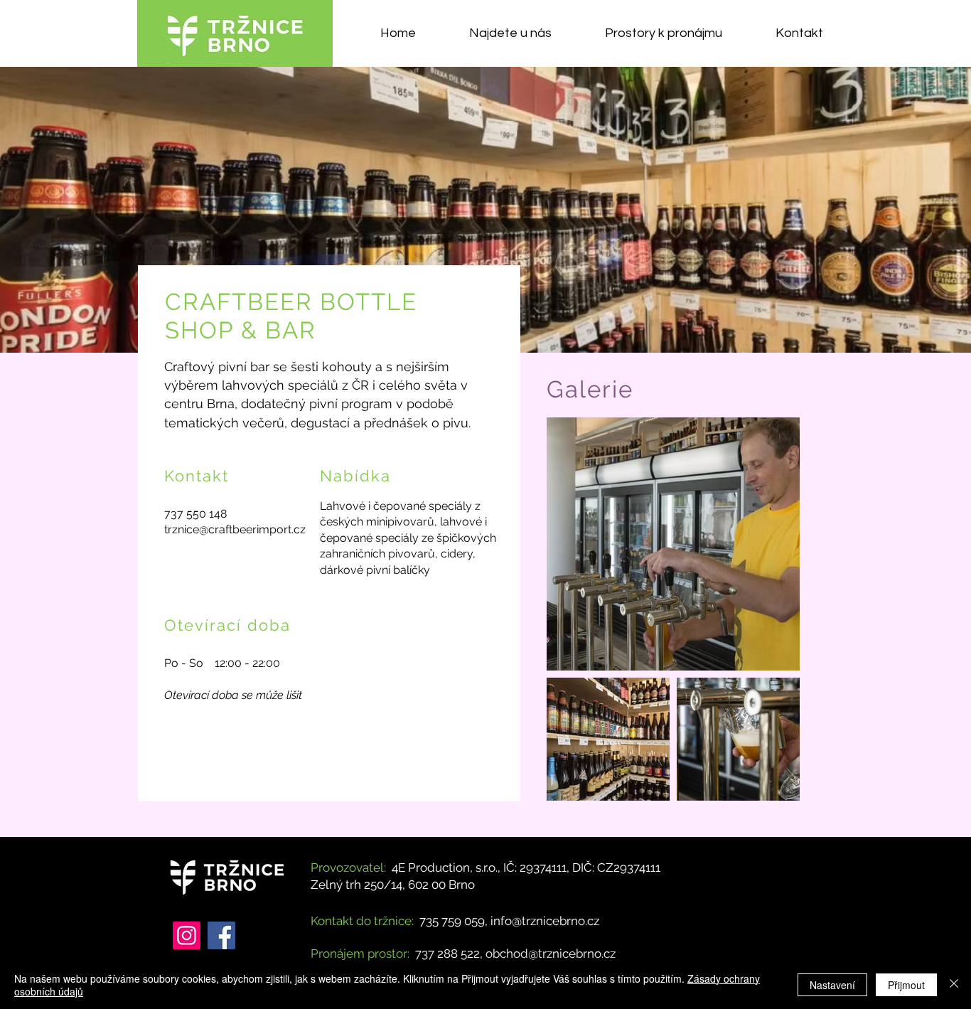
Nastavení (832, 985)
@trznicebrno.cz (572, 953)
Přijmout (906, 985)
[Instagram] (186, 935)
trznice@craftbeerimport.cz (235, 529)
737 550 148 (195, 513)
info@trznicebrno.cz (544, 921)
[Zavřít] (953, 985)
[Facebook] (221, 935)
